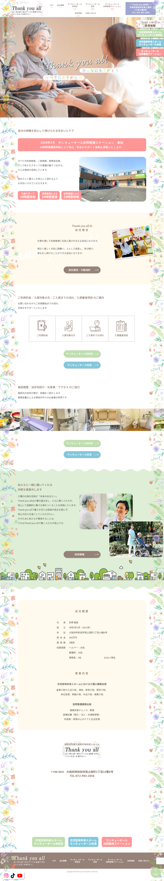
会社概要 (60, 5)
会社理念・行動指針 (80, 270)
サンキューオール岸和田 (75, 5)
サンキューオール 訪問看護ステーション (116, 841)
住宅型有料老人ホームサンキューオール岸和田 (150, 33)
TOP (51, 5)
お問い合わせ (90, 13)
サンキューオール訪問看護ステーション (112, 5)
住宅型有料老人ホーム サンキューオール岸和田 (48, 841)
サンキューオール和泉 (92, 5)
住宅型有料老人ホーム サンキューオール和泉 (83, 841)
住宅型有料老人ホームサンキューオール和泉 (150, 43)
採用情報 (78, 13)
